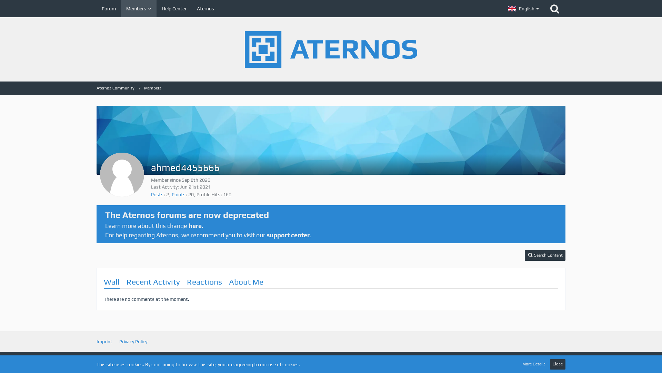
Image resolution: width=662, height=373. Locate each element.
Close (558, 364)
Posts (157, 194)
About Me (246, 281)
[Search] (554, 8)
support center (288, 235)
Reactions (204, 281)
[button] (523, 8)
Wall (112, 281)
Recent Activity (153, 281)
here (195, 225)
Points (178, 194)
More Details (533, 364)
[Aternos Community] (331, 49)
